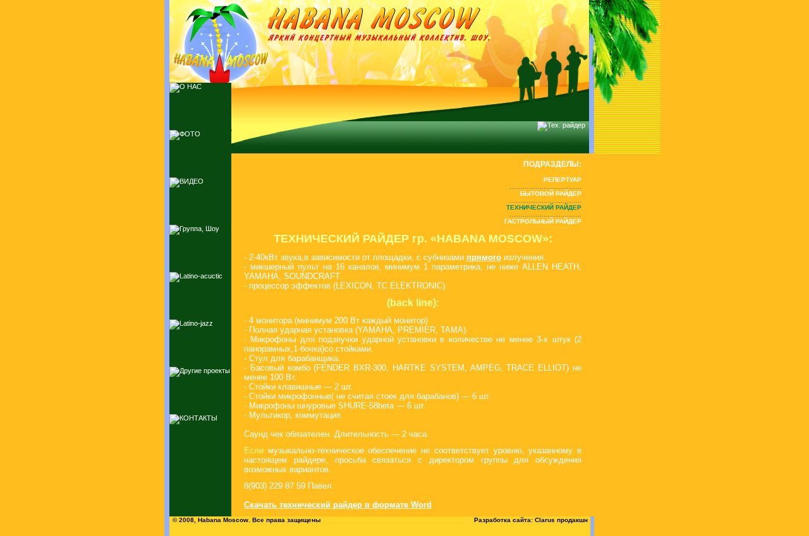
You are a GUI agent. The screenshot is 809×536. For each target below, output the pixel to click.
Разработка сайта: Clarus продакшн (531, 519)
